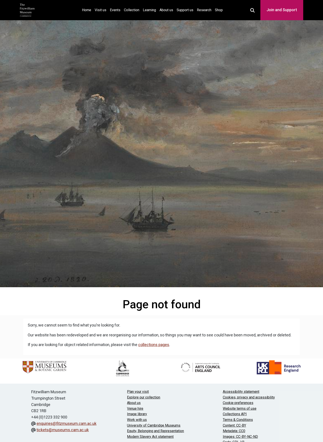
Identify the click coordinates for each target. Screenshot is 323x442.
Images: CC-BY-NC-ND (240, 437)
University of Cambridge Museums (153, 425)
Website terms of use (239, 408)
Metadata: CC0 (234, 431)
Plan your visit (138, 392)
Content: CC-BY (234, 425)
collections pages (153, 344)
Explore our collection (143, 397)
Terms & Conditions (238, 420)
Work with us (137, 420)
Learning (149, 10)
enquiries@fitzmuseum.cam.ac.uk (66, 423)
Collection (131, 10)
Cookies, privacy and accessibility (249, 397)
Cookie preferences (238, 403)
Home (87, 10)
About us (166, 10)
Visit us (100, 10)
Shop (219, 10)
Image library (137, 414)
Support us (185, 10)
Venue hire (135, 408)
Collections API (235, 414)
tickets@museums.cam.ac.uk (62, 430)
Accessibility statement (241, 392)
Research (204, 10)
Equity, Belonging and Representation (155, 431)
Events (115, 10)
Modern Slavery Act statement (150, 437)
